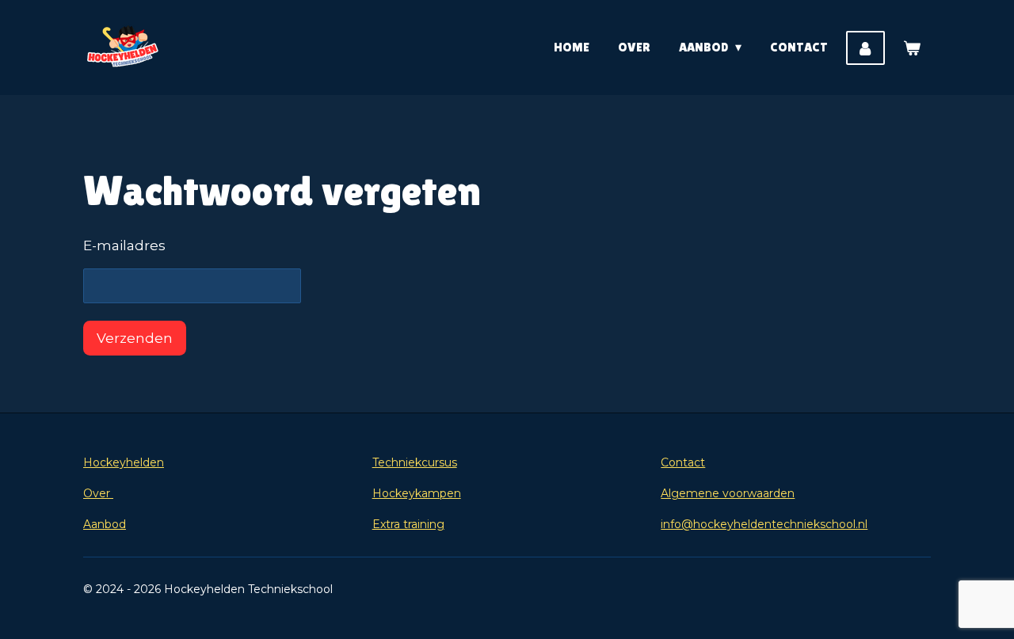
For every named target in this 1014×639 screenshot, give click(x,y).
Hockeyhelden (123, 462)
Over (98, 493)
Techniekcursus (414, 462)
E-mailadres (124, 245)
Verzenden (135, 338)
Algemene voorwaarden (728, 493)
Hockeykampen (416, 493)
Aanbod (104, 524)
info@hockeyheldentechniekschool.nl (764, 524)
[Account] (865, 48)
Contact (683, 462)
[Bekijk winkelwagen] (912, 48)
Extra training (408, 524)
